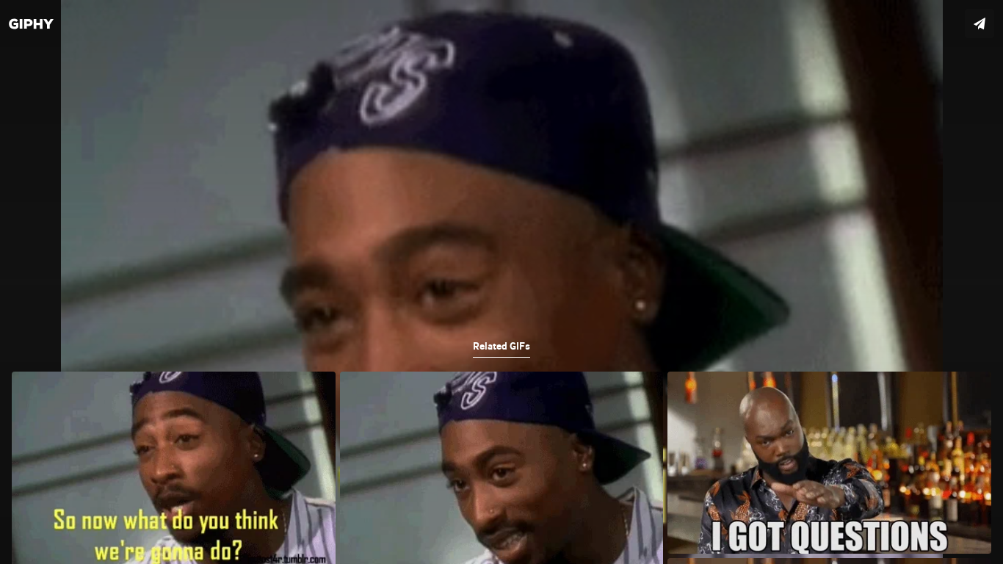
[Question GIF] (501, 282)
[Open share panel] (979, 23)
